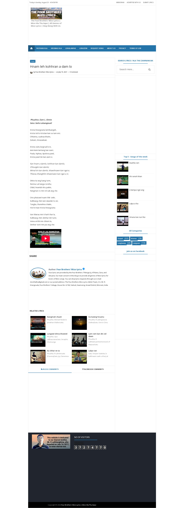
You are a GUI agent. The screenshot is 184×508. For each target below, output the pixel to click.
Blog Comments (51, 369)
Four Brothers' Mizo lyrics (69, 269)
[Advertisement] (107, 25)
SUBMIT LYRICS (148, 2)
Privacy (122, 48)
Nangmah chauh (54, 317)
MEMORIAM (120, 2)
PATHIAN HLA (42, 48)
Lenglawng (122, 243)
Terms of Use (135, 48)
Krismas (134, 238)
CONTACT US (41, 55)
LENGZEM (83, 48)
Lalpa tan (92, 350)
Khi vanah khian (135, 176)
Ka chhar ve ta (53, 350)
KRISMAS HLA (56, 48)
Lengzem (136, 243)
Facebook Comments (93, 369)
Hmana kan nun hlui (137, 217)
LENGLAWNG (70, 48)
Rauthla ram (134, 163)
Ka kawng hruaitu (96, 317)
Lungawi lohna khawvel (57, 334)
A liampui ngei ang (136, 190)
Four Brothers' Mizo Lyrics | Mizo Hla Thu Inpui (78, 505)
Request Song (97, 48)
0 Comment (74, 72)
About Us (111, 48)
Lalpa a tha (133, 203)
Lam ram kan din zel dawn (97, 335)
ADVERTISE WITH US (134, 2)
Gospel (33, 61)
